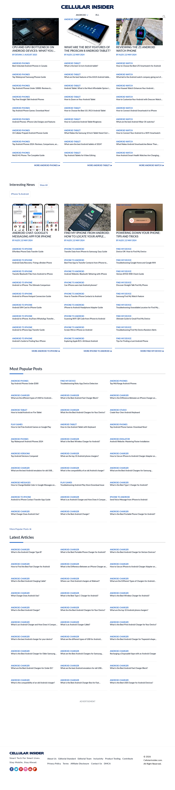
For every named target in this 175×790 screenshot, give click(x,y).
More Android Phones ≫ (47, 165)
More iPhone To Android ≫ (98, 351)
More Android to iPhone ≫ (46, 351)
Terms (66, 764)
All (97, 15)
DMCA (107, 764)
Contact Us (96, 764)
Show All (43, 185)
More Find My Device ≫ (152, 351)
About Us (51, 759)
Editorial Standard (67, 759)
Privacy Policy (54, 764)
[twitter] (16, 770)
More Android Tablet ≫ (99, 165)
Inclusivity (98, 759)
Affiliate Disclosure (80, 764)
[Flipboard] (35, 770)
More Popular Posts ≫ (21, 529)
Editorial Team (84, 759)
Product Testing (112, 759)
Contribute (127, 759)
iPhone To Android (20, 194)
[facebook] (12, 770)
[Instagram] (26, 770)
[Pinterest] (21, 770)
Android (81, 15)
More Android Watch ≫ (151, 165)
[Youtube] (30, 770)
